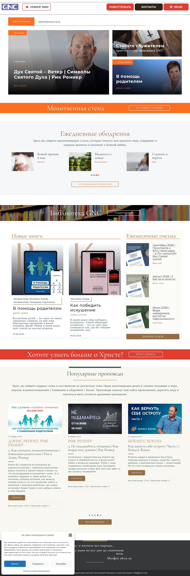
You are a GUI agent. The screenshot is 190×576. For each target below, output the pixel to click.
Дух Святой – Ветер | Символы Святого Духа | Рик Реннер (52, 74)
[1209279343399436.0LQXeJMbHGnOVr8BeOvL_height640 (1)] (155, 405)
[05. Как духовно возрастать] (95, 405)
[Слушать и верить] (138, 154)
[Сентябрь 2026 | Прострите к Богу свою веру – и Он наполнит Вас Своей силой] (137, 245)
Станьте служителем (140, 45)
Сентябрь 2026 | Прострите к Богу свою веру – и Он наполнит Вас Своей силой (165, 252)
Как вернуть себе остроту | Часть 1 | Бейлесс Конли (153, 448)
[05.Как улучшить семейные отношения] (35, 405)
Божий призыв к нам (47, 156)
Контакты (148, 7)
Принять (15, 564)
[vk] (95, 567)
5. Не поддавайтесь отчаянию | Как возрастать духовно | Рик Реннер (93, 448)
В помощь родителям (129, 79)
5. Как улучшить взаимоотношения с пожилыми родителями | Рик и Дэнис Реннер (34, 454)
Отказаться (38, 564)
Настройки (61, 564)
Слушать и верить (159, 156)
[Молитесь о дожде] (80, 154)
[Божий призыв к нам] (23, 154)
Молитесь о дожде (103, 156)
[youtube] (90, 567)
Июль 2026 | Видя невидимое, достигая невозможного (164, 313)
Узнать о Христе (47, 22)
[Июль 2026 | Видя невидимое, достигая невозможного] (137, 307)
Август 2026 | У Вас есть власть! (164, 278)
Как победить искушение (85, 308)
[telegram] (99, 567)
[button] (70, 535)
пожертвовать (120, 7)
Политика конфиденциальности (36, 571)
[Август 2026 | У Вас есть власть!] (137, 276)
